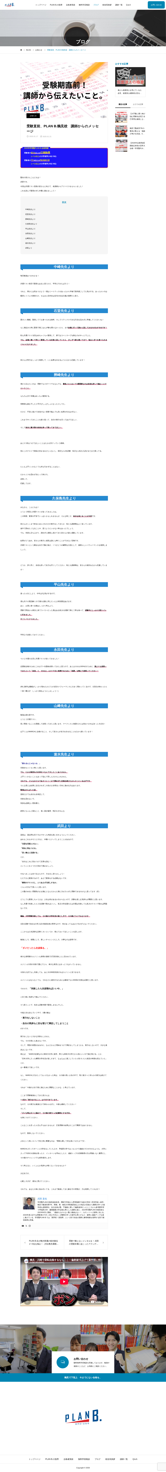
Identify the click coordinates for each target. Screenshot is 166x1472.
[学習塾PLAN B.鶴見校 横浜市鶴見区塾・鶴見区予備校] (9, 5)
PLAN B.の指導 (56, 5)
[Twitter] (26, 1226)
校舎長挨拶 (107, 5)
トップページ (40, 5)
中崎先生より (30, 209)
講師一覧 (118, 5)
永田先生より (30, 233)
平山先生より (30, 229)
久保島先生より (31, 224)
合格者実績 (70, 5)
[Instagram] (30, 1226)
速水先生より (30, 243)
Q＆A (128, 5)
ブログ (96, 5)
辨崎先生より (30, 219)
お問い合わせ (156, 5)
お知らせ (33, 116)
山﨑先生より (30, 238)
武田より (28, 248)
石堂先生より (30, 214)
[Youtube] (23, 1226)
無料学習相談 (84, 5)
